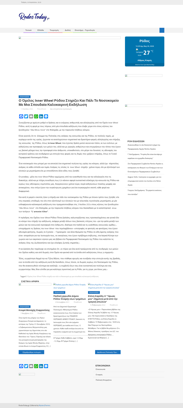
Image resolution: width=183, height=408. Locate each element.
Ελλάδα (40, 30)
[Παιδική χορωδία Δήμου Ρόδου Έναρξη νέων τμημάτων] (69, 286)
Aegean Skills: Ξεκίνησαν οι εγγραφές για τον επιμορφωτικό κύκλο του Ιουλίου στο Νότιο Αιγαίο (144, 181)
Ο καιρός (99, 374)
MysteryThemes (44, 405)
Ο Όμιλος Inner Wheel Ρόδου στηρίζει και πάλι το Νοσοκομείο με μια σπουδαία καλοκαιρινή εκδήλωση (62, 276)
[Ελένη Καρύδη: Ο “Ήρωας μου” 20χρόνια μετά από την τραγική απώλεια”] (104, 286)
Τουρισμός (54, 30)
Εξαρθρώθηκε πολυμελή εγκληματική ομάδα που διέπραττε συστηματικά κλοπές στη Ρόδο (33, 352)
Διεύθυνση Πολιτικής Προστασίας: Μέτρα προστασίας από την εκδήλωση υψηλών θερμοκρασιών (109, 352)
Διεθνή (68, 30)
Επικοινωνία (100, 369)
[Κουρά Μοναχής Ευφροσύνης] (35, 293)
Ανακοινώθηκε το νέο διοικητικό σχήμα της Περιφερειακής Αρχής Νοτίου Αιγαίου (144, 147)
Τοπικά (28, 30)
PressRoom (41, 109)
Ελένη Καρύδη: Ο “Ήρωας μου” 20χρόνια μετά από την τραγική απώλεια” (103, 298)
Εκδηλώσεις (24, 96)
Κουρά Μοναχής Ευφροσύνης (34, 310)
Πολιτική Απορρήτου (104, 380)
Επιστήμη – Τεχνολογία (85, 30)
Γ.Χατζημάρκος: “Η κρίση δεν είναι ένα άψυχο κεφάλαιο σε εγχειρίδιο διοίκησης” (145, 156)
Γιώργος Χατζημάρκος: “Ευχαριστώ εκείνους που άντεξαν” (145, 192)
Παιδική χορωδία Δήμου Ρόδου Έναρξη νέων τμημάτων (69, 297)
